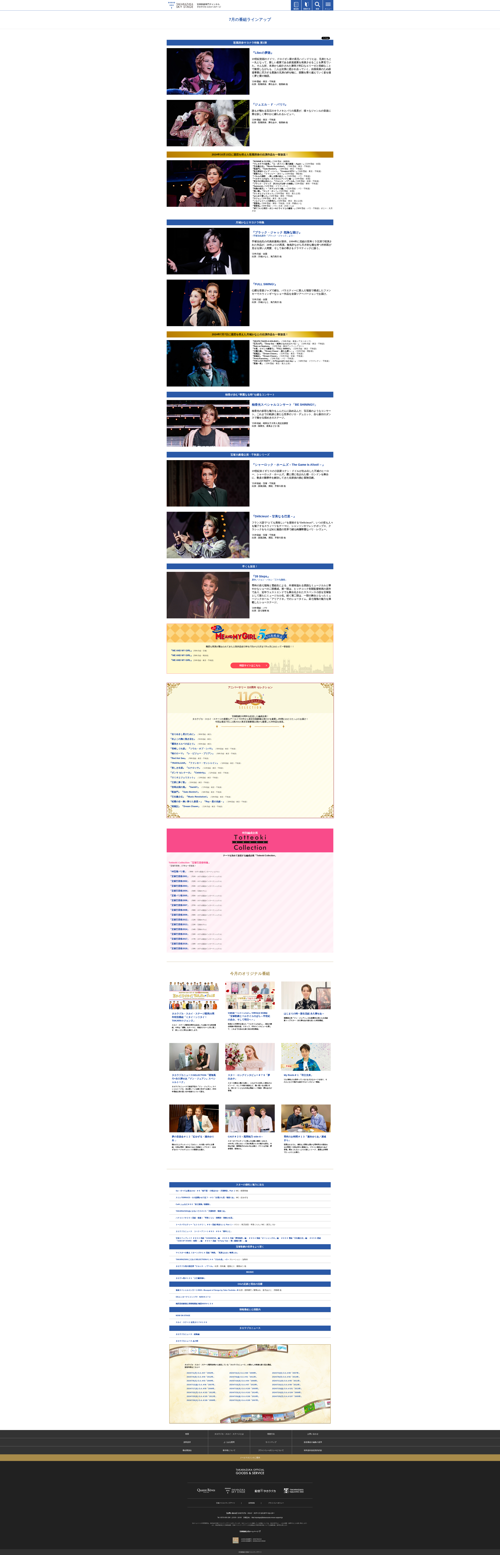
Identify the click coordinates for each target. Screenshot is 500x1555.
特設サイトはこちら (250, 665)
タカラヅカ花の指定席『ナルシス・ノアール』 (195, 1266)
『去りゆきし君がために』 (183, 734)
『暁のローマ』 (177, 753)
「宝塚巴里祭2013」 (179, 924)
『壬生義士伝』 (177, 797)
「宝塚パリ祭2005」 (179, 895)
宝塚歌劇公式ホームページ (249, 1531)
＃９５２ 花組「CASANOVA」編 (206, 1238)
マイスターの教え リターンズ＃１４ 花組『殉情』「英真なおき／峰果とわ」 (207, 1253)
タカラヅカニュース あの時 (187, 1341)
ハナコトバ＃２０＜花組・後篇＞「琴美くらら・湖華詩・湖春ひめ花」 (205, 1218)
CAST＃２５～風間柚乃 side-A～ (245, 1136)
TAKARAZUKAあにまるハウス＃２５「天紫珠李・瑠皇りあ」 (201, 1211)
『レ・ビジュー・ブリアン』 (200, 753)
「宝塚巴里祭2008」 (179, 910)
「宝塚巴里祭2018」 (179, 943)
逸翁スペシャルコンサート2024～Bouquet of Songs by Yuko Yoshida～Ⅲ (207, 1290)
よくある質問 (229, 1442)
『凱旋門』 (175, 792)
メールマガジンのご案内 (250, 1458)
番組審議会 (187, 1450)
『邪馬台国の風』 (178, 787)
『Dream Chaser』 (190, 806)
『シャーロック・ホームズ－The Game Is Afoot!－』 (288, 464)
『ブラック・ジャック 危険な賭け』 (277, 232)
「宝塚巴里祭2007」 (179, 905)
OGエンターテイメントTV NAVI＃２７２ (193, 1297)
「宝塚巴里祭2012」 (179, 919)
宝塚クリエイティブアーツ (225, 1503)
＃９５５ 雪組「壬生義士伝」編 (294, 1238)
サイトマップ (270, 1442)
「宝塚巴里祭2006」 (179, 900)
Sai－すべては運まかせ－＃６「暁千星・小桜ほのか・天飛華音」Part (205, 1191)
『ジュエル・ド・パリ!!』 (270, 104)
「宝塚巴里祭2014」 (179, 929)
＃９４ (218, 1231)
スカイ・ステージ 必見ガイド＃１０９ (191, 1322)
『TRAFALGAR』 (178, 763)
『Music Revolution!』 (197, 797)
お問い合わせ (312, 1434)
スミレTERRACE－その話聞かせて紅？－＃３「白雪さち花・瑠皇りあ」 (206, 1197)
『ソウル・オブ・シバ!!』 (201, 748)
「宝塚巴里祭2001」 (179, 876)
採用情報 (251, 1503)
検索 (187, 1434)
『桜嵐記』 (175, 806)
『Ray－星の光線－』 (214, 801)
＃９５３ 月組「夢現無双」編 (234, 1238)
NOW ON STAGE (183, 1315)
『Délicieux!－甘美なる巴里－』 (274, 516)
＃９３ (211, 1231)
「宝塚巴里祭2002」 (179, 881)
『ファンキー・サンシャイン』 (203, 763)
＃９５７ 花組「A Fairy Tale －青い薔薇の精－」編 (226, 1241)
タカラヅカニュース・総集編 (187, 1334)
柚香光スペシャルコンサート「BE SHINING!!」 (284, 404)
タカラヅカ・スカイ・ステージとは (229, 1434)
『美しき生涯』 (177, 768)
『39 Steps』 (261, 576)
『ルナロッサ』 (193, 768)
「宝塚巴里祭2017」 (179, 939)
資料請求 (187, 1442)
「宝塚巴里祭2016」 (179, 934)
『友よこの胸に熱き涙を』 (183, 739)
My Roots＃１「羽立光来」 (298, 1075)
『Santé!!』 (194, 787)
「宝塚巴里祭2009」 (179, 915)
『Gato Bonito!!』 (190, 792)
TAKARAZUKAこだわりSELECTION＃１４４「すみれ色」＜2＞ (202, 1259)
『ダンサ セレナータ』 (181, 772)
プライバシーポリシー (276, 1503)
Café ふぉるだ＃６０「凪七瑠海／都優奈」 (193, 1204)
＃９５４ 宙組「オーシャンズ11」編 (264, 1238)
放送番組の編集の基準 (313, 1442)
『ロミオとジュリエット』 (183, 777)
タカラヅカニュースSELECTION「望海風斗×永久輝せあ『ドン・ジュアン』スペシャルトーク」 (194, 1078)
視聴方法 (271, 1434)
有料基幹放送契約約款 (313, 1450)
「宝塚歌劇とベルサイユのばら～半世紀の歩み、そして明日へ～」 (249, 1016)
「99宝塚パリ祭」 (178, 871)
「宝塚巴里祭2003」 (179, 886)
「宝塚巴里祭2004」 (179, 891)
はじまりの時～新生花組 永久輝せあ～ (304, 1013)
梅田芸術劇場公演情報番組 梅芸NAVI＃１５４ (194, 1304)
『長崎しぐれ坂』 (178, 748)
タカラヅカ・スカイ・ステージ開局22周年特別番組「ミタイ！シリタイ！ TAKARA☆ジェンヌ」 (193, 1017)
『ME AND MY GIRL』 (181, 650)
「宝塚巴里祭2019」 (179, 948)
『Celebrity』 (200, 772)
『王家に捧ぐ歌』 (178, 782)
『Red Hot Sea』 (178, 758)
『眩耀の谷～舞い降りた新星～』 (186, 801)
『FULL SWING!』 (264, 284)
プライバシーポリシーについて (271, 1450)
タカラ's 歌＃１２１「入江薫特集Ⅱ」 (191, 1278)
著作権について (229, 1450)
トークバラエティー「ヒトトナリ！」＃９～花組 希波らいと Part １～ (205, 1225)
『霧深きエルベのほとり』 (183, 744)
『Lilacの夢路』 (263, 52)
